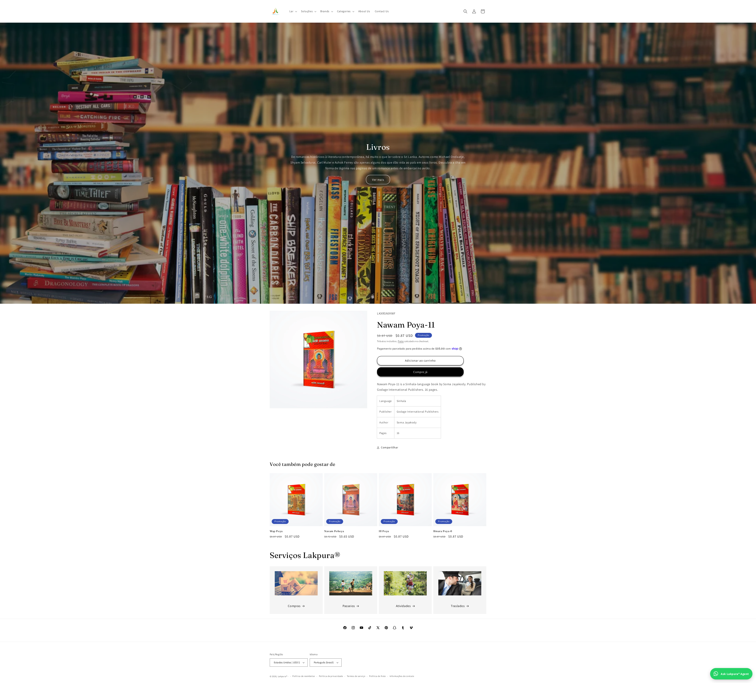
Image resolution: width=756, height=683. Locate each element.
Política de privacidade (331, 676)
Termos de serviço (356, 676)
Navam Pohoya (334, 531)
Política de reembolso (303, 676)
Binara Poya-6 (442, 531)
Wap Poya (276, 531)
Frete (401, 341)
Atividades (403, 606)
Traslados (458, 606)
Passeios (349, 606)
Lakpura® (282, 676)
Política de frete (377, 676)
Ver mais (378, 179)
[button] (293, 11)
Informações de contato (402, 676)
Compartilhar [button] (389, 447)
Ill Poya (384, 531)
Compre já (420, 372)
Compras (294, 606)
